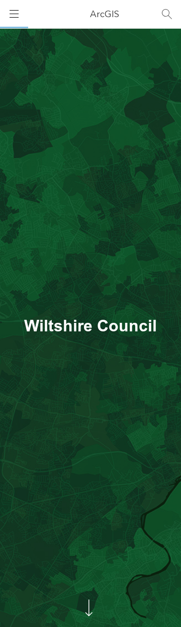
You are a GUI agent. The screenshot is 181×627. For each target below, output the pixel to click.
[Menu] (14, 14)
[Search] (167, 14)
